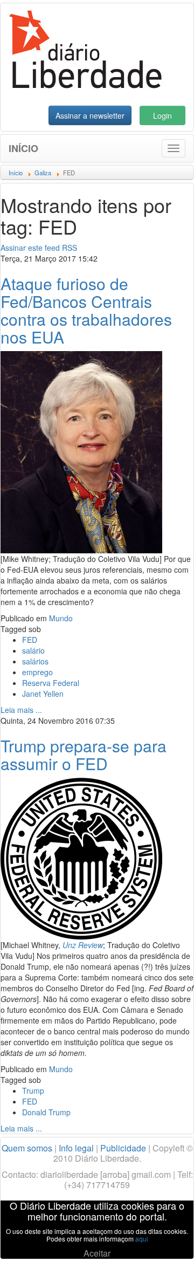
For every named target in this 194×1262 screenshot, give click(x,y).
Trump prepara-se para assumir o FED (84, 754)
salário (33, 650)
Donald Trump (46, 1112)
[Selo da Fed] (81, 857)
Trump (33, 1090)
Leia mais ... (21, 709)
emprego (37, 672)
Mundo (61, 618)
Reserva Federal (50, 682)
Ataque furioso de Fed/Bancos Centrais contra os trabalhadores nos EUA (86, 310)
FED (29, 639)
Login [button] (162, 115)
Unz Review (83, 944)
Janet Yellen (43, 693)
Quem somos (27, 1148)
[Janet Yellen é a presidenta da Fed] (81, 450)
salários (35, 661)
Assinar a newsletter (90, 115)
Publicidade (123, 1148)
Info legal (76, 1148)
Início (23, 148)
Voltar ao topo (162, 1239)
